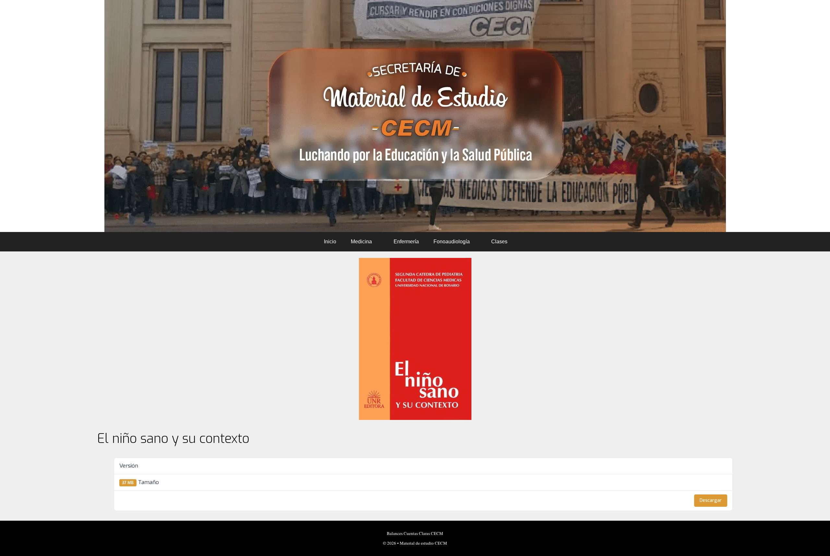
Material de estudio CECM (423, 543)
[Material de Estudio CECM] (415, 116)
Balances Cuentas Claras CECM (415, 533)
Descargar (711, 500)
